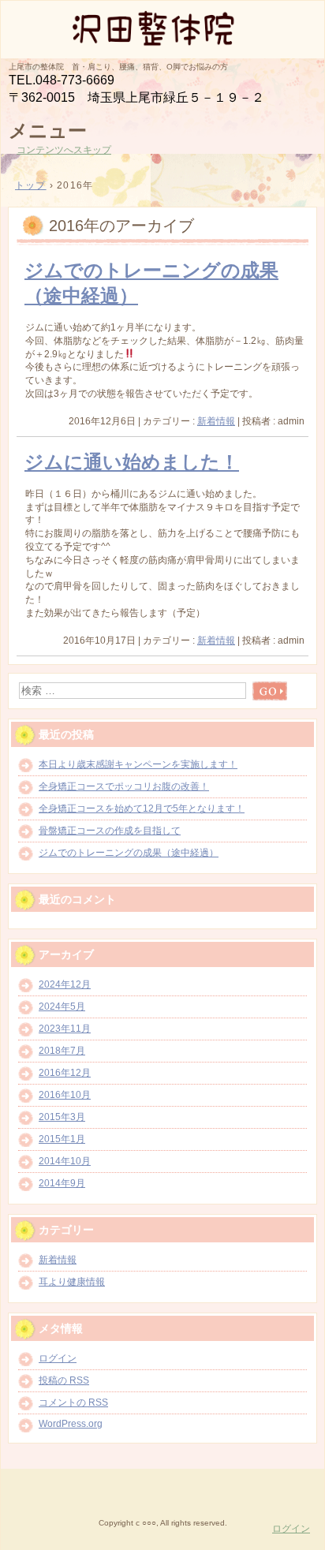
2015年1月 (62, 1139)
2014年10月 (65, 1161)
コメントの (73, 1402)
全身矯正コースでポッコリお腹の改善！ (124, 786)
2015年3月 (62, 1116)
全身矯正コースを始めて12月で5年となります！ (142, 808)
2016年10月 (65, 1094)
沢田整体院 (162, 28)
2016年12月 (65, 1072)
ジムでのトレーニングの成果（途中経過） (129, 852)
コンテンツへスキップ (64, 149)
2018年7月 (62, 1050)
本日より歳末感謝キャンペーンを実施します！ (138, 764)
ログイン (58, 1358)
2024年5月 (62, 1006)
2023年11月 (65, 1028)
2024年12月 (65, 984)
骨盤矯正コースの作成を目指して (110, 830)
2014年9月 (62, 1183)
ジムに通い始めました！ (131, 461)
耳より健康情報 (72, 1281)
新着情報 (216, 421)
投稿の (64, 1380)
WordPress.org (71, 1423)
